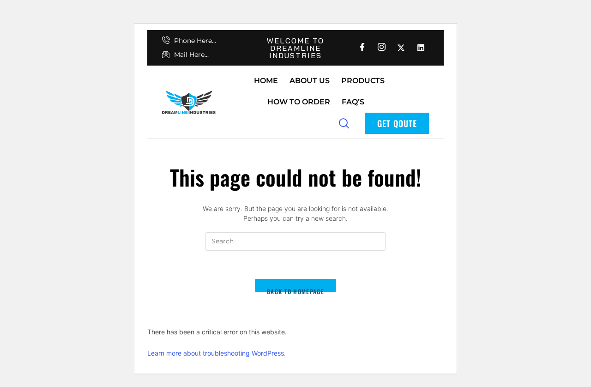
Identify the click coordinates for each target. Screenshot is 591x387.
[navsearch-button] (344, 123)
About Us (309, 80)
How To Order (298, 101)
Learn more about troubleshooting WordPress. (216, 353)
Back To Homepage (295, 289)
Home (266, 80)
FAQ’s (353, 101)
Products (363, 80)
